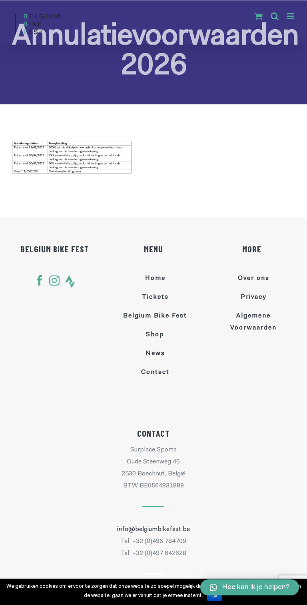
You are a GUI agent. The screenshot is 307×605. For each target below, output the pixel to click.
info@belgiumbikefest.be (153, 529)
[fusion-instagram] (54, 280)
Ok (214, 596)
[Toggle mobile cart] (259, 16)
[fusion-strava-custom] (70, 281)
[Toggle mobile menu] (291, 16)
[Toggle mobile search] (275, 16)
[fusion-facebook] (39, 280)
